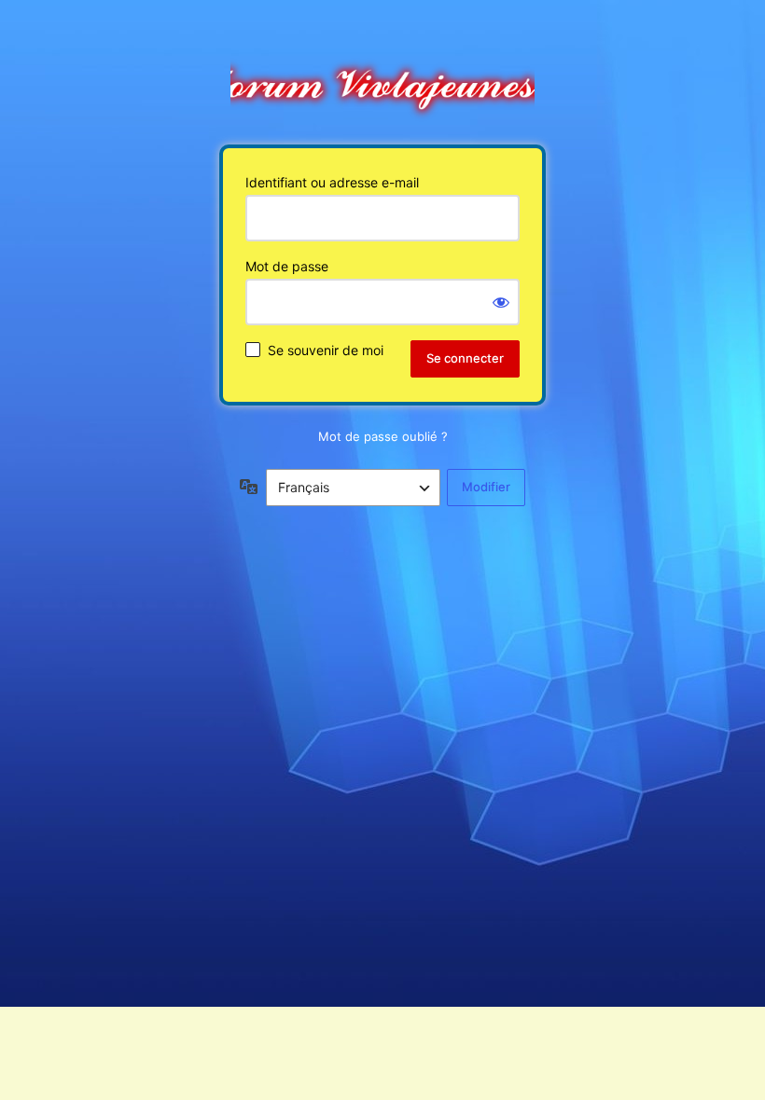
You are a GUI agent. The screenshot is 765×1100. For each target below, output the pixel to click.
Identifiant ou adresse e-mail (332, 182)
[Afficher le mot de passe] (501, 302)
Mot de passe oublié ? (383, 436)
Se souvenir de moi (325, 350)
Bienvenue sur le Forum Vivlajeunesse (382, 80)
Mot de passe (286, 266)
